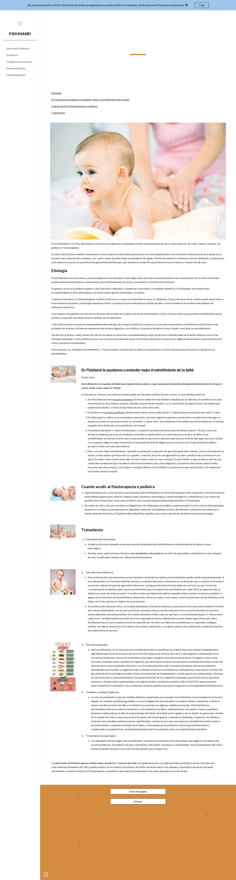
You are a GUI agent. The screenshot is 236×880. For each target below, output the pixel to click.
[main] (138, 48)
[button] (232, 15)
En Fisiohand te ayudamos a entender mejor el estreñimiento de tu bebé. (90, 99)
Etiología (56, 92)
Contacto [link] (12, 54)
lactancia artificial (114, 412)
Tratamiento (58, 112)
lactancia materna (123, 399)
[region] (118, 5)
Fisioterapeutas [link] (16, 74)
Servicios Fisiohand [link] (17, 48)
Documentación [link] (15, 68)
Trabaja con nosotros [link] (19, 61)
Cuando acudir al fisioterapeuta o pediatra (74, 106)
